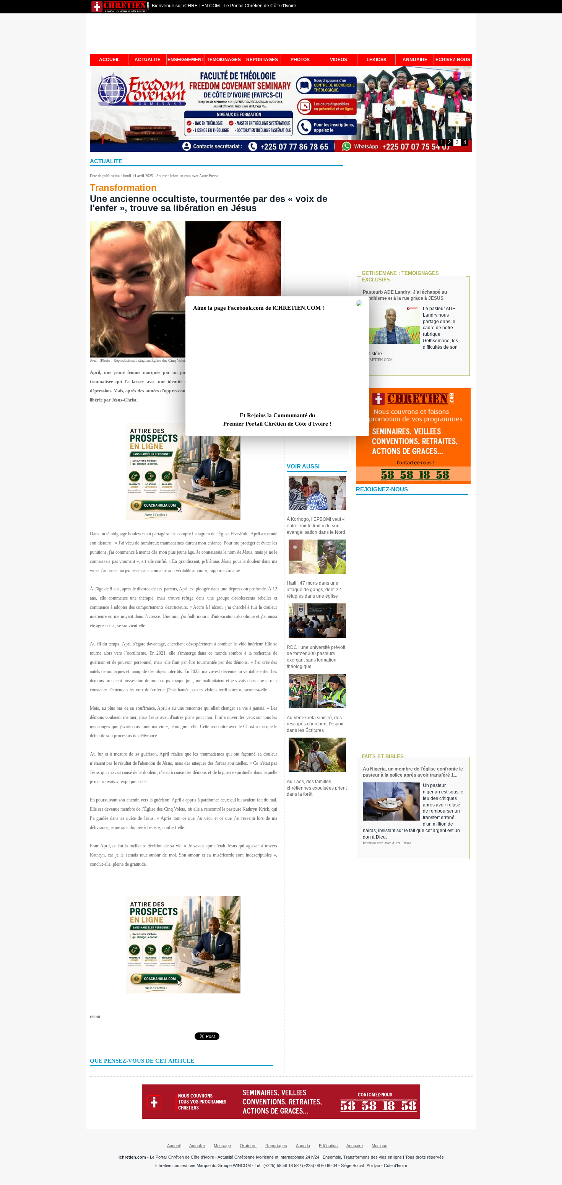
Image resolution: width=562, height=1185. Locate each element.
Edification (328, 1145)
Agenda (303, 1145)
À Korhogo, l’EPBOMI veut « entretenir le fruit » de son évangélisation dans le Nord (316, 526)
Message (222, 1145)
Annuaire (354, 1145)
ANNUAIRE (415, 59)
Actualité (197, 1145)
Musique (379, 1145)
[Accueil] (120, 11)
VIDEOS (338, 59)
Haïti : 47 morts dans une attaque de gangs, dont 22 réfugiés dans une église (314, 589)
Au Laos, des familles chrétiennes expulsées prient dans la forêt (317, 788)
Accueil (173, 1145)
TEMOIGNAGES (224, 59)
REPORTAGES (262, 59)
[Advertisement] (281, 35)
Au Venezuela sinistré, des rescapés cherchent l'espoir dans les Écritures (315, 724)
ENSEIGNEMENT (185, 59)
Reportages (276, 1145)
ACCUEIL (109, 59)
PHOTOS (300, 59)
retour (95, 1016)
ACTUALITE (148, 59)
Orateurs (248, 1145)
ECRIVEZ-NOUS (452, 59)
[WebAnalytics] (281, 1182)
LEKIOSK (377, 59)
